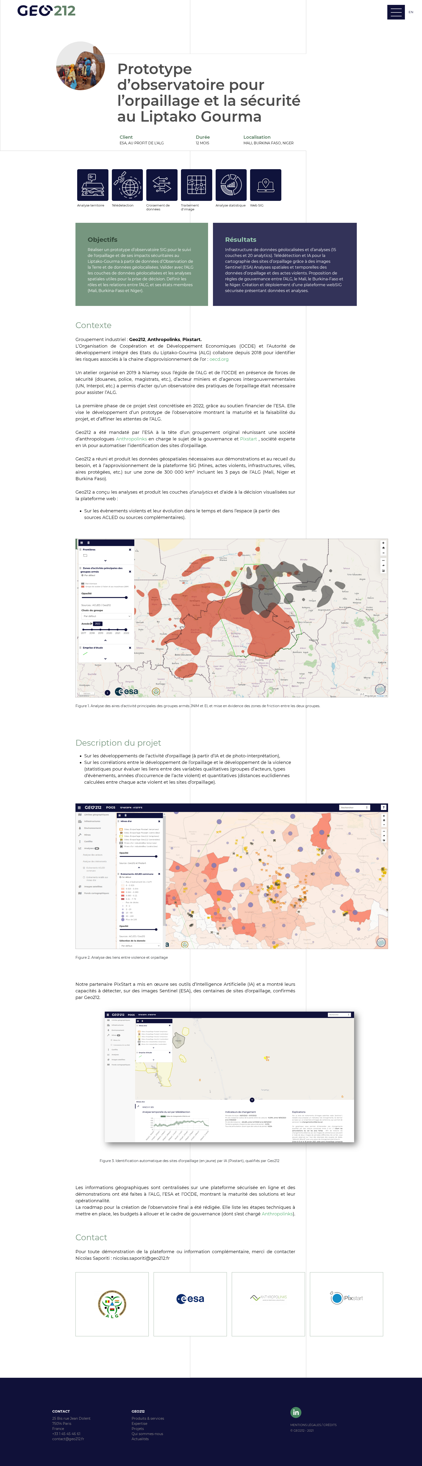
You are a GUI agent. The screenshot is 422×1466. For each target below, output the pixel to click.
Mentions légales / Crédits (313, 1425)
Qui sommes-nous (147, 1434)
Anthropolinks (131, 439)
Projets (138, 1429)
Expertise (139, 1423)
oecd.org (219, 359)
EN (411, 12)
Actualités (140, 1439)
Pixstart (248, 439)
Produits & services (148, 1418)
